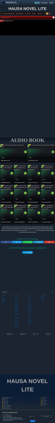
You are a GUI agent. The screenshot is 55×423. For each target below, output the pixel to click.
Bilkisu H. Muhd (27, 133)
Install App (32, 421)
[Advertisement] (27, 273)
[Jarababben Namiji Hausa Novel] (4, 334)
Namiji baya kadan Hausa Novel (23, 334)
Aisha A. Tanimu (27, 13)
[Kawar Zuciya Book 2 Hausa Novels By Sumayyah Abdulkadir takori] (46, 71)
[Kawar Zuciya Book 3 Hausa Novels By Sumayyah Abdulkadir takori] (27, 71)
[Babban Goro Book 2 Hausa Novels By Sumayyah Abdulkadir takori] (27, 46)
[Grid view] (47, 13)
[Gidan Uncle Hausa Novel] (30, 334)
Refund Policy (5, 401)
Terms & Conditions (6, 406)
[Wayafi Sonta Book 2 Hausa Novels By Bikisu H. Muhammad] (27, 122)
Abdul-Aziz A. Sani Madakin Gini (9, 13)
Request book (44, 400)
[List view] (49, 13)
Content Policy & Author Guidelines (7, 398)
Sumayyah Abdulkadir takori (9, 57)
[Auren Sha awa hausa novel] (43, 334)
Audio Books (44, 397)
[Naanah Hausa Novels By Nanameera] (27, 96)
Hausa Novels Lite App (7, 408)
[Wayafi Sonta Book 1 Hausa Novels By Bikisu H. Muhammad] (46, 122)
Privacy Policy (6, 399)
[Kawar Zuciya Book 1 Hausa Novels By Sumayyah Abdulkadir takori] (9, 96)
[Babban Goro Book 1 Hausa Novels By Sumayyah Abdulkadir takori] (46, 46)
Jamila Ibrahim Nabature (9, 133)
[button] (6, 242)
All (1, 13)
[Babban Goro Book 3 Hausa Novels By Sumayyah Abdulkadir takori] (9, 46)
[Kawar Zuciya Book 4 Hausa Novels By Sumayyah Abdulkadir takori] (9, 71)
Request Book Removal (7, 405)
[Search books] (53, 17)
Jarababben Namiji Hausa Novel (10, 334)
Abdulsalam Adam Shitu (19, 13)
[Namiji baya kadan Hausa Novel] (17, 334)
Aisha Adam (34, 13)
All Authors (44, 403)
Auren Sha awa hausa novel (48, 334)
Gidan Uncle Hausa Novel (36, 334)
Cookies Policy (6, 402)
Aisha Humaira (39, 13)
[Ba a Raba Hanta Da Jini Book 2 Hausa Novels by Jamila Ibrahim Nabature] (46, 96)
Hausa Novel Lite (27, 8)
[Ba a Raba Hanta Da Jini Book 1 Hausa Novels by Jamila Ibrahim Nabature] (9, 122)
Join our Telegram (28, 252)
